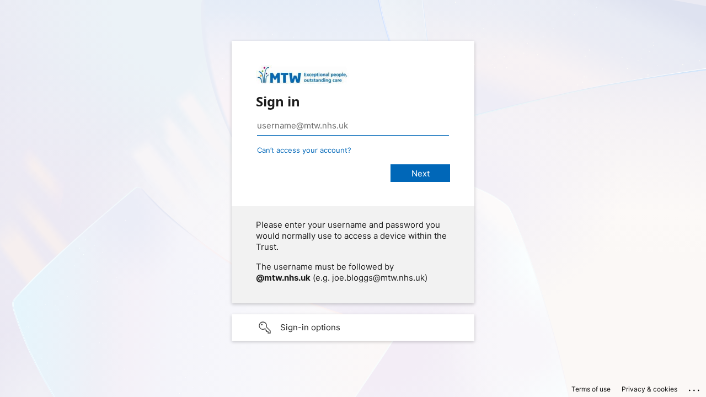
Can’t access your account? (304, 150)
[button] (353, 327)
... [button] (695, 387)
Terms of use (591, 389)
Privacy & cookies (649, 389)
